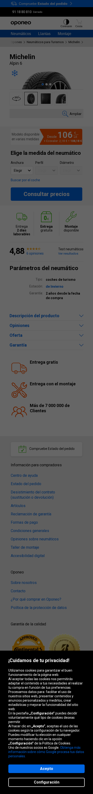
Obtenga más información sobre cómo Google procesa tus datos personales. (46, 752)
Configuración (46, 782)
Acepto (46, 768)
